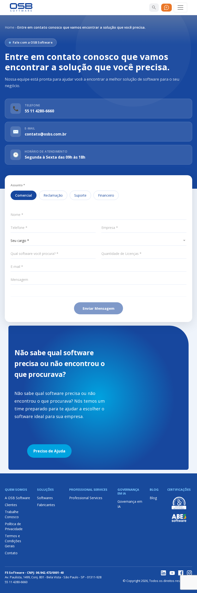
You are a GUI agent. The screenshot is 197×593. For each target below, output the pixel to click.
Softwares (45, 498)
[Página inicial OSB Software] (21, 7)
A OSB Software (17, 498)
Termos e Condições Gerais (13, 541)
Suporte (80, 195)
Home (9, 27)
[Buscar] (154, 7)
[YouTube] (172, 573)
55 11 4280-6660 (39, 111)
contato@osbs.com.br (46, 134)
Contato (11, 553)
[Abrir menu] (180, 7)
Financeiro (106, 195)
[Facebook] (181, 573)
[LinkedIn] (163, 573)
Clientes (11, 505)
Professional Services (85, 498)
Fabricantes (46, 505)
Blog (153, 498)
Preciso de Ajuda (49, 451)
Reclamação (53, 195)
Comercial (23, 195)
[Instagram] (189, 573)
